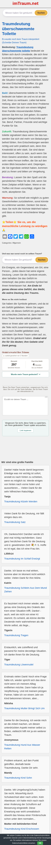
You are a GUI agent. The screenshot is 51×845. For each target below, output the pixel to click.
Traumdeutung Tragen (16, 635)
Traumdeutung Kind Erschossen (21, 828)
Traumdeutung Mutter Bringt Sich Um (24, 708)
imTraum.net (25, 3)
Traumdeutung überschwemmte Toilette (18, 29)
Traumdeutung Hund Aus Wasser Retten (22, 747)
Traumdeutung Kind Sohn (18, 777)
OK (40, 843)
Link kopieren (25, 430)
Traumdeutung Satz (15, 522)
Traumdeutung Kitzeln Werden (20, 501)
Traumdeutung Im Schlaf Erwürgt (22, 558)
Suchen (41, 13)
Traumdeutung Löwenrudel (18, 664)
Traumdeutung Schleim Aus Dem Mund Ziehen (25, 590)
